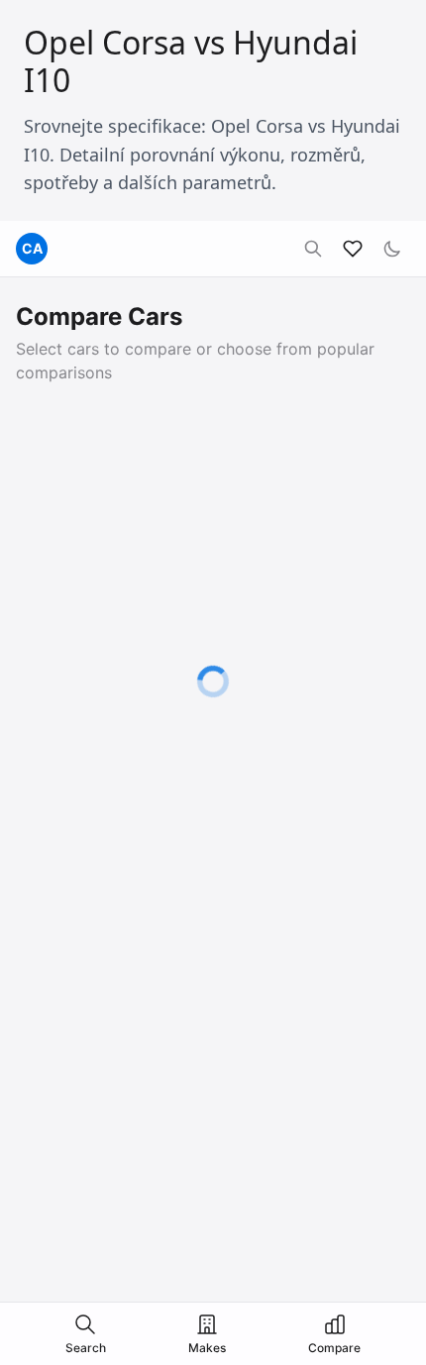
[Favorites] (353, 248)
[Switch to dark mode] (392, 248)
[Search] (313, 248)
